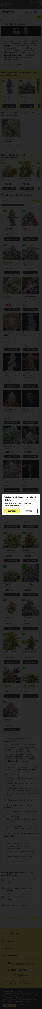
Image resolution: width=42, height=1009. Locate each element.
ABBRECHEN (30, 511)
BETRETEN (12, 511)
